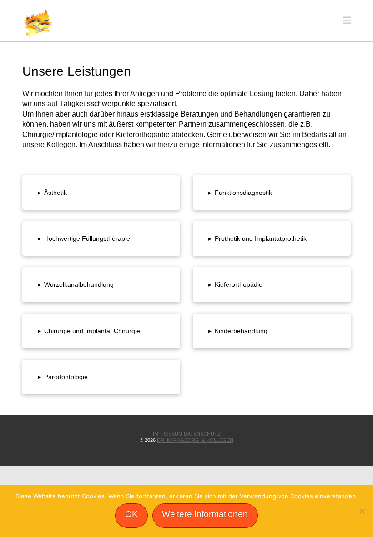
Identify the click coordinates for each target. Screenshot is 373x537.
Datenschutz (202, 433)
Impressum (167, 433)
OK (131, 514)
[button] (347, 20)
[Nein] (361, 511)
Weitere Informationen (205, 514)
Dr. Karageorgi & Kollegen (195, 440)
